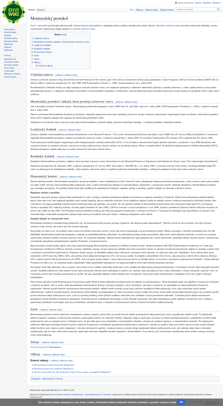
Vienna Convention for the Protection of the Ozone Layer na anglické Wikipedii (71, 372)
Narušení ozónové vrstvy (168, 25)
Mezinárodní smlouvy (52, 378)
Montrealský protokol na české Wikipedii (53, 365)
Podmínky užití (36, 397)
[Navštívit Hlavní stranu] (13, 12)
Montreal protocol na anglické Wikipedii (52, 368)
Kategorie (36, 378)
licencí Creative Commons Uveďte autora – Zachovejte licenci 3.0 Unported (80, 395)
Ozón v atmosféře (39, 25)
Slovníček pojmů (38, 347)
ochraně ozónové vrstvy (83, 29)
